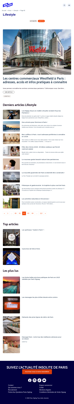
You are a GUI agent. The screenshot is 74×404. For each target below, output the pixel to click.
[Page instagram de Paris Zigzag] (35, 380)
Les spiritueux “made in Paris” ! (33, 230)
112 (41, 213)
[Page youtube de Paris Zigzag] (44, 380)
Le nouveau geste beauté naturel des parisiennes (40, 159)
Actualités (33, 21)
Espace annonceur (45, 385)
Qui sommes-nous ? (15, 387)
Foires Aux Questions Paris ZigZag (20, 392)
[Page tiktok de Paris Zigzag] (39, 380)
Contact (10, 385)
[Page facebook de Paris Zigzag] (30, 380)
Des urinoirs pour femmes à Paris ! (34, 122)
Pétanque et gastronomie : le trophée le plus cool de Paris (43, 185)
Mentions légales (45, 390)
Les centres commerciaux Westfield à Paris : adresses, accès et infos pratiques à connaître (35, 80)
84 (32, 213)
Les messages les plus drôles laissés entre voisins (40, 297)
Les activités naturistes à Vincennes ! (35, 199)
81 (20, 213)
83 (28, 213)
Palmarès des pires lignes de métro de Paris (37, 317)
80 (15, 213)
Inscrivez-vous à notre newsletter (37, 372)
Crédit (41, 387)
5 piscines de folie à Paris (31, 249)
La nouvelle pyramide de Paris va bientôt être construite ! (43, 173)
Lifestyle (41, 21)
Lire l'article (8, 92)
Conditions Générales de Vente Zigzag (52, 392)
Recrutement (12, 390)
